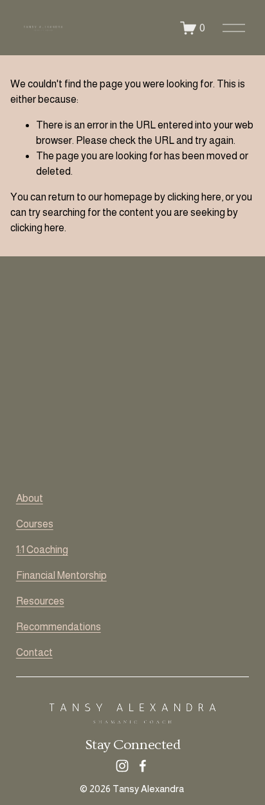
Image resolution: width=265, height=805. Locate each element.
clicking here (194, 196)
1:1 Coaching (42, 549)
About (29, 498)
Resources (40, 601)
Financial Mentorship (61, 575)
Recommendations (58, 626)
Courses (34, 523)
